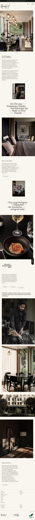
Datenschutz (21, 492)
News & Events (3, 495)
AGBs (20, 494)
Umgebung (2, 499)
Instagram (21, 506)
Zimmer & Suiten (3, 492)
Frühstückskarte (13, 286)
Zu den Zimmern (5, 176)
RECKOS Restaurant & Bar (4, 494)
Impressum (21, 493)
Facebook (21, 507)
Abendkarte (5, 286)
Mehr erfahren (5, 484)
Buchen (32, 261)
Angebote (2, 493)
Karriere (2, 501)
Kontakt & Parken (3, 502)
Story (1, 500)
